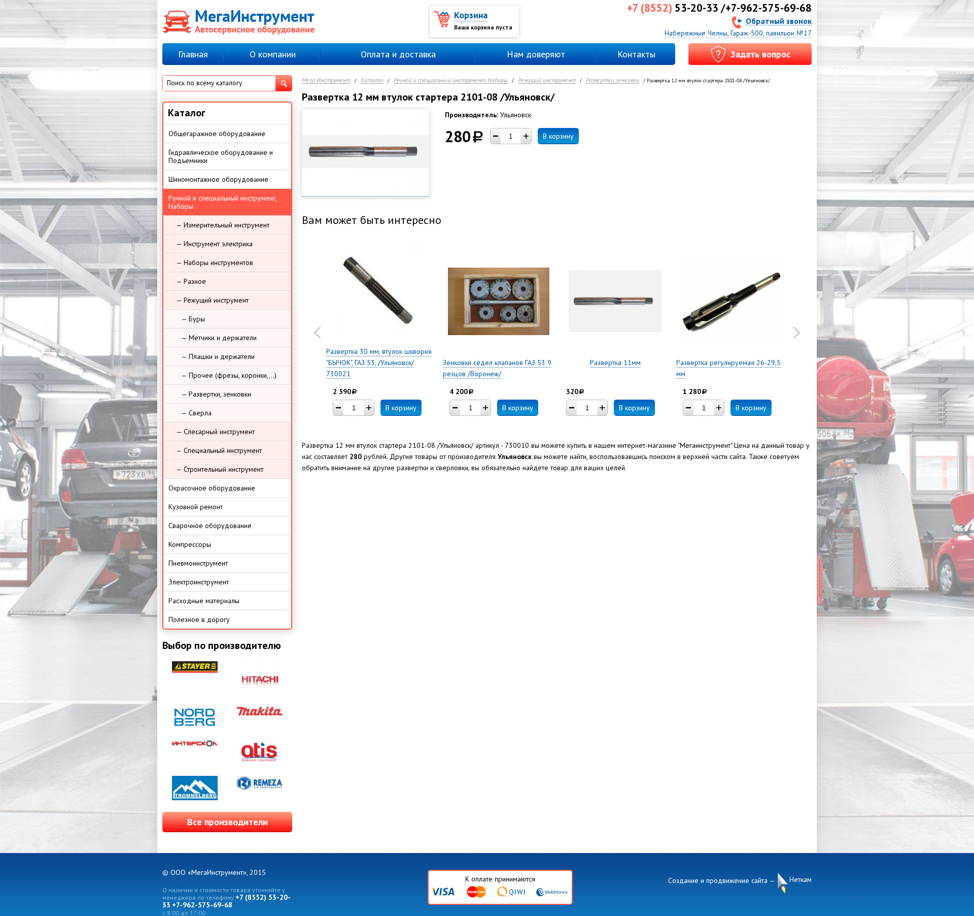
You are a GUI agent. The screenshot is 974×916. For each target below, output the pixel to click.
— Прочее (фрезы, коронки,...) (228, 375)
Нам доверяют (536, 54)
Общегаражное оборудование (216, 133)
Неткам (800, 879)
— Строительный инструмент (219, 469)
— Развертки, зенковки (216, 394)
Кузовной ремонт (195, 506)
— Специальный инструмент (219, 450)
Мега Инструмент (326, 80)
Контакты (636, 54)
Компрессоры (189, 544)
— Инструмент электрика (214, 243)
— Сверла (196, 412)
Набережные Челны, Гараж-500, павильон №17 (738, 33)
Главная (193, 54)
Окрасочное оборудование (211, 488)
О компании (273, 54)
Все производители (227, 822)
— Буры (193, 318)
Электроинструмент (198, 581)
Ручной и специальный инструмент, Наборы (451, 80)
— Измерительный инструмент (222, 225)
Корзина (471, 15)
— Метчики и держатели (219, 337)
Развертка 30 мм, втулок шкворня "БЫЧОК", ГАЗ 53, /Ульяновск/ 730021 (379, 362)
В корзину (558, 136)
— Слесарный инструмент (215, 431)
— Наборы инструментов (214, 262)
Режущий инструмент (547, 80)
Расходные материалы (203, 600)
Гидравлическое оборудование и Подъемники (220, 156)
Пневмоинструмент (198, 563)
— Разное (191, 281)
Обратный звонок (779, 20)
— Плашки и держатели (218, 356)
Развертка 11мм (615, 362)
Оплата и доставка (398, 54)
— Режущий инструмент (212, 300)
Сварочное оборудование (210, 525)
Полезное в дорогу (199, 619)
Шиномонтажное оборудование (218, 179)
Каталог (372, 80)
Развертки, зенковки (612, 80)
